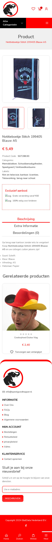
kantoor (24, 174)
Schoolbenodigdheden (30, 163)
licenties (33, 174)
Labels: (5, 171)
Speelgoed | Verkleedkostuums (18, 167)
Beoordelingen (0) (26, 233)
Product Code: (9, 156)
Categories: (8, 160)
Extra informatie (26, 226)
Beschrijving (26, 219)
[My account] (47, 9)
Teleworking (8, 178)
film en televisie (10, 174)
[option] (13, 118)
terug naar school (26, 178)
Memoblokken (9, 163)
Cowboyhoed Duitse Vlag (26, 337)
